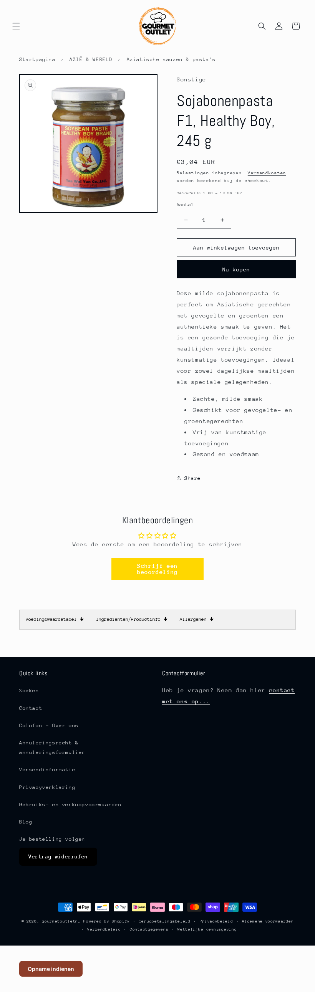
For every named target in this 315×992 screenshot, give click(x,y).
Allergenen (197, 619)
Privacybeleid (216, 921)
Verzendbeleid (104, 929)
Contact (30, 708)
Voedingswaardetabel (55, 619)
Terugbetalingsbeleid (165, 921)
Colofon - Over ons (49, 725)
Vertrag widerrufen (58, 856)
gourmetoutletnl (61, 921)
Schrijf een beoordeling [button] (157, 568)
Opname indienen (51, 969)
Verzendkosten (267, 172)
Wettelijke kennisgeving (207, 929)
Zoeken (29, 690)
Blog (25, 822)
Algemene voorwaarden (267, 921)
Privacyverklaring (47, 787)
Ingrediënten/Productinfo (131, 619)
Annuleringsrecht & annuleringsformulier (52, 747)
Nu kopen (236, 269)
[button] (16, 26)
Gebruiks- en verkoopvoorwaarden (70, 804)
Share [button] (192, 478)
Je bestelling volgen (52, 839)
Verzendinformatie (47, 769)
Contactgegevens (149, 929)
